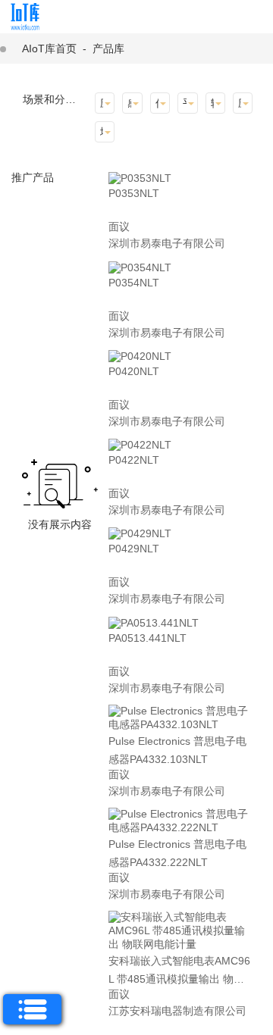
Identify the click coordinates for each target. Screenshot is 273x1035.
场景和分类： (54, 99)
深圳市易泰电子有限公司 (166, 243)
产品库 (108, 48)
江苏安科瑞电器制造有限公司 (177, 1011)
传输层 (156, 103)
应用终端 (239, 103)
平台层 (184, 103)
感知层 (128, 103)
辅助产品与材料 (212, 103)
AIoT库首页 (49, 48)
